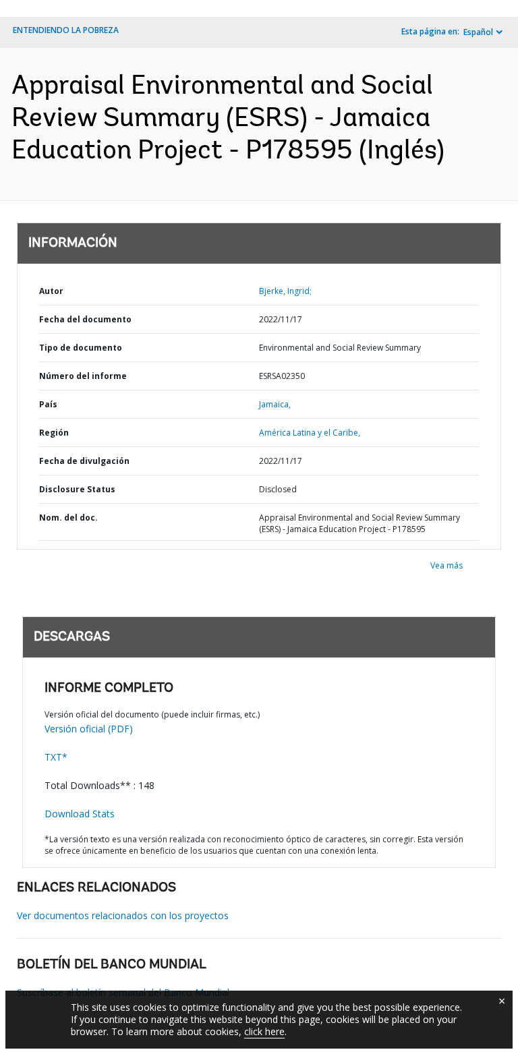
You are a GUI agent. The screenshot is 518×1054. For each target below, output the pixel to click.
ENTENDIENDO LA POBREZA (66, 30)
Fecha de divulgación (84, 461)
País (48, 404)
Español (478, 32)
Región (54, 432)
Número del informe (83, 376)
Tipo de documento (80, 347)
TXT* (56, 757)
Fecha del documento (85, 319)
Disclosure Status (77, 489)
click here (264, 1031)
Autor (51, 291)
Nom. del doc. (68, 517)
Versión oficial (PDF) (89, 728)
